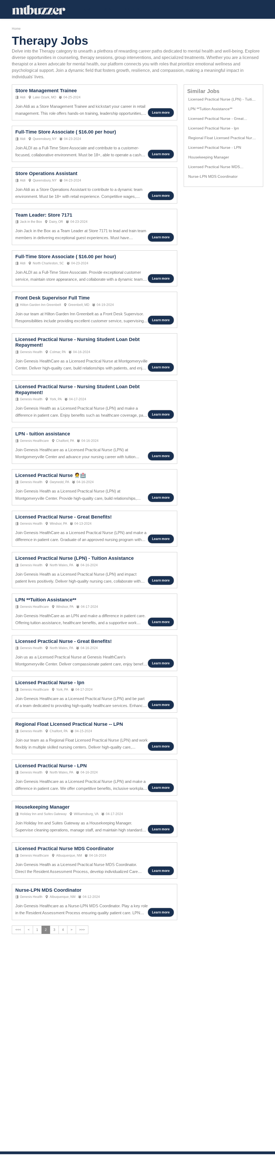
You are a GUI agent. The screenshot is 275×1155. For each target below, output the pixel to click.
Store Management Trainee (46, 90)
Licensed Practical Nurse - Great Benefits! (63, 517)
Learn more (161, 112)
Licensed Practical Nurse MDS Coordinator (64, 848)
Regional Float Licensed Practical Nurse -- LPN (69, 724)
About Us (159, 9)
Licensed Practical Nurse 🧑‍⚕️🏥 (50, 475)
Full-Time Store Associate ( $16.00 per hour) (65, 132)
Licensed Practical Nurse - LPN (51, 765)
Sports (131, 9)
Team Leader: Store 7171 (43, 215)
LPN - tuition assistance (42, 433)
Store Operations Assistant (46, 173)
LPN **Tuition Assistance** (45, 599)
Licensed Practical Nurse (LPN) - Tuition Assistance (74, 558)
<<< (18, 930)
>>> (82, 930)
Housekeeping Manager (42, 807)
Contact (189, 9)
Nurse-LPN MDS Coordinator (48, 890)
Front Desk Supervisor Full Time (52, 298)
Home (87, 9)
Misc (108, 9)
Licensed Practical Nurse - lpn (49, 682)
